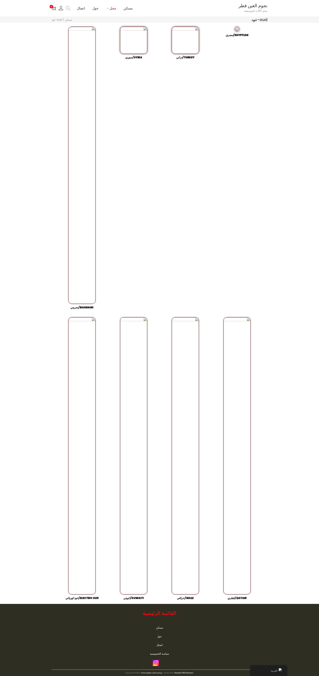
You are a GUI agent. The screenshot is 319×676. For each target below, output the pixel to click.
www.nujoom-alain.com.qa (151, 673)
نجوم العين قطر (253, 5)
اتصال (159, 645)
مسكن (68, 19)
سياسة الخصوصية (159, 653)
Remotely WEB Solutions (183, 673)
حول (159, 636)
